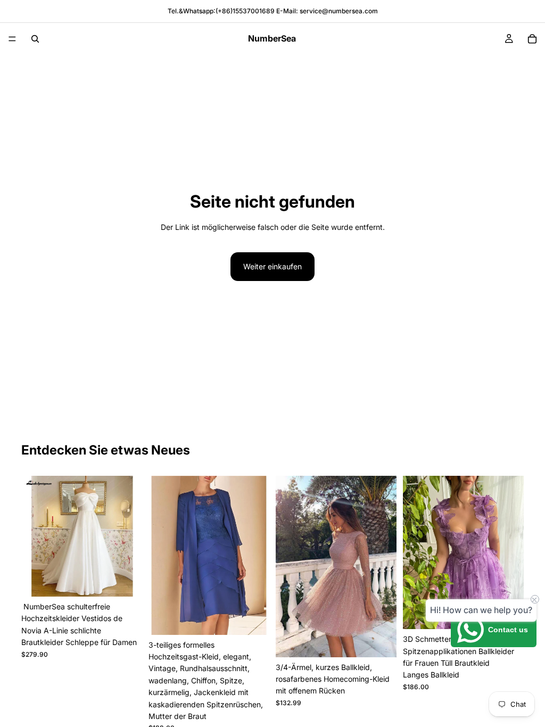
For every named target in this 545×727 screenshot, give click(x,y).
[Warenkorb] (532, 39)
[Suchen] (35, 39)
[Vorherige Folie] (33, 536)
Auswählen (261, 618)
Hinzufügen (134, 579)
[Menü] (12, 39)
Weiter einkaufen (272, 266)
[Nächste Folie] (130, 536)
